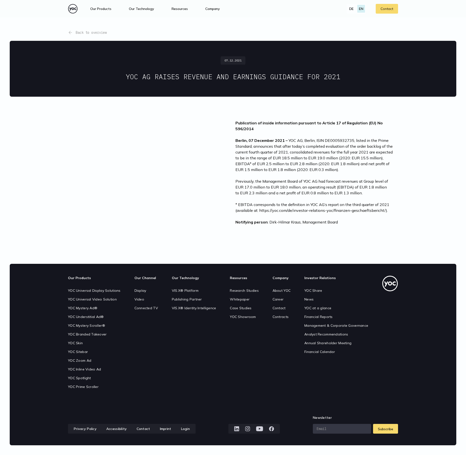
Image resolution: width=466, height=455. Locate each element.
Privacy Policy (85, 429)
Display (140, 290)
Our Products (79, 278)
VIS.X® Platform (185, 290)
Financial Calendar (319, 352)
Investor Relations (320, 278)
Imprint (165, 429)
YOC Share (313, 290)
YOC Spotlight (79, 378)
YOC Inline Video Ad (84, 369)
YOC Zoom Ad (79, 360)
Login (185, 429)
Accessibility (116, 429)
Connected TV (146, 308)
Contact (387, 9)
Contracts (281, 317)
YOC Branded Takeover (87, 334)
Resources (180, 9)
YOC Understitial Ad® (86, 317)
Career (278, 299)
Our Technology (185, 278)
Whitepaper (240, 299)
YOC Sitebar (78, 352)
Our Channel (145, 278)
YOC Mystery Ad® (82, 308)
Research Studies (244, 290)
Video (139, 299)
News (309, 299)
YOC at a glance (317, 308)
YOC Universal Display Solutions (94, 290)
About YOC (282, 290)
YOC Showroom (243, 317)
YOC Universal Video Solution (92, 299)
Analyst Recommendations (326, 334)
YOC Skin (75, 343)
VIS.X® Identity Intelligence (194, 308)
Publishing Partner (187, 299)
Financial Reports (318, 317)
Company (281, 278)
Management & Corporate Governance (336, 325)
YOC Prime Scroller (83, 387)
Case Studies (240, 308)
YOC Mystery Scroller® (86, 325)
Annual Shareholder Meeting (327, 343)
